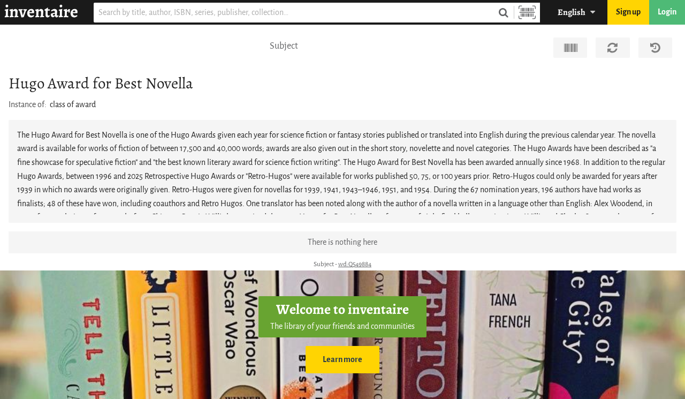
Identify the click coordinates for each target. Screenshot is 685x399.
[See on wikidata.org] (570, 47)
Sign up (628, 12)
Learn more (342, 360)
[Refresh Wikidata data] (612, 47)
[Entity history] (655, 47)
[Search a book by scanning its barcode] (527, 12)
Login (667, 12)
